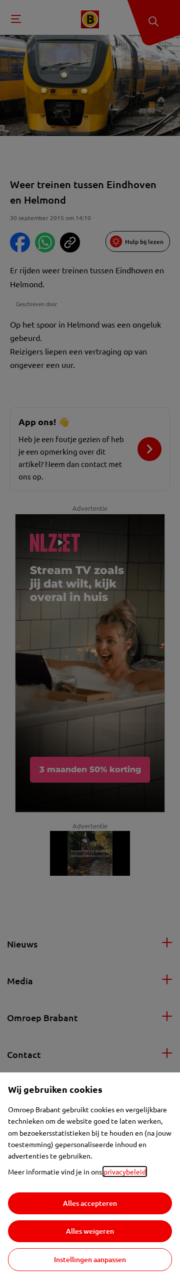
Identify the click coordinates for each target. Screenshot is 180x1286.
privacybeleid (125, 1171)
